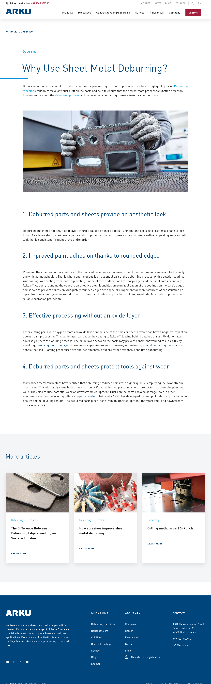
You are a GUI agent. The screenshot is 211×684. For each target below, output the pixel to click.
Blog (94, 657)
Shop (128, 650)
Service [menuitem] (139, 12)
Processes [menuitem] (84, 12)
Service (95, 650)
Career (129, 630)
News (128, 644)
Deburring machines (103, 624)
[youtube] (27, 662)
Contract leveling (101, 644)
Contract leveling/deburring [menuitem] (113, 12)
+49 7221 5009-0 (182, 638)
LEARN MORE (18, 553)
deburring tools (162, 345)
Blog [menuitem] (168, 3)
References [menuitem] (157, 12)
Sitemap (96, 663)
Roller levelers (99, 630)
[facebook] (14, 662)
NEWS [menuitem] (157, 3)
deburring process (67, 95)
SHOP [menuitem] (182, 3)
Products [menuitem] (67, 12)
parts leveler (87, 396)
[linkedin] (7, 662)
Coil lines (96, 637)
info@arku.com (181, 645)
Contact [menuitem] (193, 12)
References (131, 637)
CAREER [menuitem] (146, 3)
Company (130, 624)
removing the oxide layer (52, 345)
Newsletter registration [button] (146, 657)
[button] (192, 3)
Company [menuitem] (174, 12)
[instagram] (20, 662)
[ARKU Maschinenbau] (18, 12)
